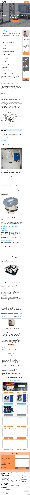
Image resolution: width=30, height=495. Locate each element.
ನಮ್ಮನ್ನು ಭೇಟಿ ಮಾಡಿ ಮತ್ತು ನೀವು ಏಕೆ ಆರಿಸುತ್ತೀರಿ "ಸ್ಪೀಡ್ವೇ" (15, 377)
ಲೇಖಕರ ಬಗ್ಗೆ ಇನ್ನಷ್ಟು (26, 53)
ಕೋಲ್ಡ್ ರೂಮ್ (5, 35)
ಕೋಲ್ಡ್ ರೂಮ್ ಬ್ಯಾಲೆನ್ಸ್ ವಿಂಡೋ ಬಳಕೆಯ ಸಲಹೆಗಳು (8, 51)
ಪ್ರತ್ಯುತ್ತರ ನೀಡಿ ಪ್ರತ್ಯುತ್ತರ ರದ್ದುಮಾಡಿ (6, 64)
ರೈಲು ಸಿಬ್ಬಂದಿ (4, 61)
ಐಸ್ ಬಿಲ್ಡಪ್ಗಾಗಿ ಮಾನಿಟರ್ (5, 58)
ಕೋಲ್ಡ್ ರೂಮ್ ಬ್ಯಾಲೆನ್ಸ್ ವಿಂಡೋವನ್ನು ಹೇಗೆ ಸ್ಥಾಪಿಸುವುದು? (9, 42)
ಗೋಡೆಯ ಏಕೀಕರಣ (5, 45)
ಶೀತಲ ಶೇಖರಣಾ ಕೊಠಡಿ (3, 223)
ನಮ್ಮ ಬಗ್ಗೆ (12, 1)
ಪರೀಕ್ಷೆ (3, 49)
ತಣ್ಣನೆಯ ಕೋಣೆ (8, 98)
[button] (3, 313)
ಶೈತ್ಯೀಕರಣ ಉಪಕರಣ (14, 107)
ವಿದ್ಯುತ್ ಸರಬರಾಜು (5, 55)
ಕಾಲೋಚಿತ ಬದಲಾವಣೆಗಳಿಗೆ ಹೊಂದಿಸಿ (7, 54)
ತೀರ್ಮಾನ (4, 63)
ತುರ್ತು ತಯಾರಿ (4, 60)
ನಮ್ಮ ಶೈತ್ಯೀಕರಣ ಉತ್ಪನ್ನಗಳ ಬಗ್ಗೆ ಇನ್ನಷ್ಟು (7, 70)
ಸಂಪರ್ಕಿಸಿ (20, 1)
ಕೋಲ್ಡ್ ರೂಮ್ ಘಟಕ (17, 185)
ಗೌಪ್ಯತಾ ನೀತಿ (18, 492)
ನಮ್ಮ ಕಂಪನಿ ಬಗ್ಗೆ (5, 66)
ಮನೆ (9, 1)
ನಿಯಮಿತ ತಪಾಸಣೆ (5, 52)
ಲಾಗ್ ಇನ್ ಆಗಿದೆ (7, 349)
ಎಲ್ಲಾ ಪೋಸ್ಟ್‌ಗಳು (11, 344)
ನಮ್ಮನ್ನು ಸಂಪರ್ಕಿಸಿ (5, 67)
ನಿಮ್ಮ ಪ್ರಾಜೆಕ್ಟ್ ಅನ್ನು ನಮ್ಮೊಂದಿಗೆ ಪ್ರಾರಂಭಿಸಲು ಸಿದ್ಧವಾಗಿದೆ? (9, 73)
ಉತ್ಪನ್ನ (14, 1)
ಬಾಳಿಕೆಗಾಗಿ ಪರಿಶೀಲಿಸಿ (5, 48)
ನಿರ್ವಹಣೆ (4, 57)
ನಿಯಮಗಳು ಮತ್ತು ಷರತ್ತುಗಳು (26, 492)
